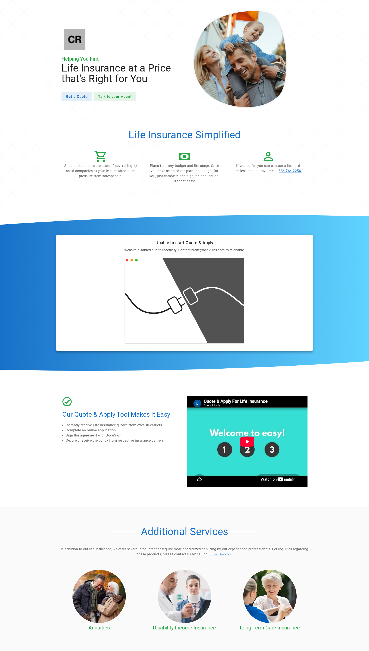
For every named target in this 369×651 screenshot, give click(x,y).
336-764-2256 (220, 554)
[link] (268, 163)
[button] (101, 165)
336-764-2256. (290, 171)
